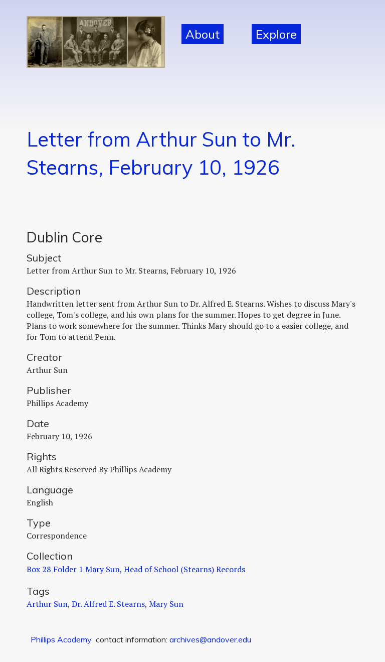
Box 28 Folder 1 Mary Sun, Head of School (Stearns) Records (136, 569)
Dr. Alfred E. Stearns (108, 603)
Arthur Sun (47, 603)
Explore (276, 34)
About (202, 34)
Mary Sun (166, 603)
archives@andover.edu (210, 639)
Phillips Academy (61, 639)
